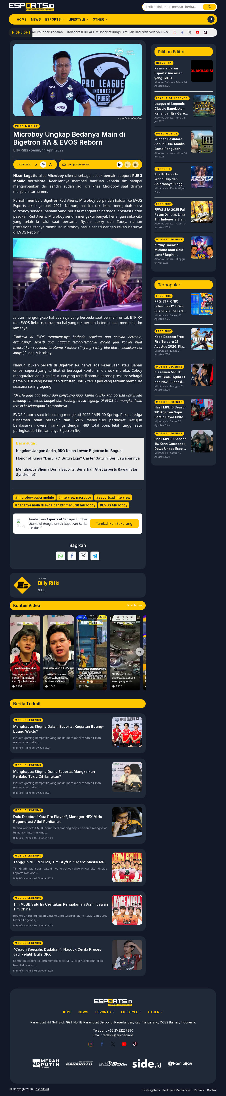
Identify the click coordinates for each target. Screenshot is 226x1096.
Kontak (211, 1090)
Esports (53, 19)
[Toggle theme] (211, 19)
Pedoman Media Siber (176, 1090)
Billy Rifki (20, 150)
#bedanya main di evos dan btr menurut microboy (55, 505)
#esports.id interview (113, 497)
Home (21, 19)
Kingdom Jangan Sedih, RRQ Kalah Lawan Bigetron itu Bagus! (69, 450)
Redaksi (199, 1090)
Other (99, 19)
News (36, 19)
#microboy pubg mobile (34, 497)
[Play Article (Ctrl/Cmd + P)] (120, 164)
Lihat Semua (134, 605)
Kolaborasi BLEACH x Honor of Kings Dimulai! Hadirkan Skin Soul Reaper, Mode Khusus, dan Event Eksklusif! (126, 32)
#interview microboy (75, 497)
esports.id (42, 1089)
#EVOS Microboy (113, 505)
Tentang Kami (151, 1090)
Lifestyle (77, 19)
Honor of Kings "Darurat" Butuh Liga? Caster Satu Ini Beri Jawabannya (78, 458)
